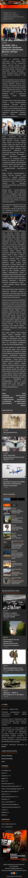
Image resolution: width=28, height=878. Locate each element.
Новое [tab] (7, 505)
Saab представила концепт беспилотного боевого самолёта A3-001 (17, 582)
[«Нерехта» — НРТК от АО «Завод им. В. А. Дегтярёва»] (7, 535)
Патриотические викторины (9, 804)
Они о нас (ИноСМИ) (7, 802)
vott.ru (3, 761)
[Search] (26, 6)
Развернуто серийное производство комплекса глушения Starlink (17, 511)
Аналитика (14, 551)
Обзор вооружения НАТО (16, 570)
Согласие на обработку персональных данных (14, 870)
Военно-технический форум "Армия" (11, 788)
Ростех (4, 389)
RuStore (3, 746)
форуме (22, 728)
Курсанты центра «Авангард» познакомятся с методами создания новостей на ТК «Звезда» (20, 399)
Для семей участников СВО (17, 542)
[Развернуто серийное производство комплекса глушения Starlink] (7, 510)
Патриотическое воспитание (9, 807)
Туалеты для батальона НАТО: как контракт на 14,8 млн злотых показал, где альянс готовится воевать (17, 555)
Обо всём (4, 42)
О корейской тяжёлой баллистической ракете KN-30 (16, 565)
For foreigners (5, 770)
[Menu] (5, 6)
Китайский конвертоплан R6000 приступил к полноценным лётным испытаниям (14, 483)
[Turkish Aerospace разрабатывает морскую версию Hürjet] (7, 572)
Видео (3, 781)
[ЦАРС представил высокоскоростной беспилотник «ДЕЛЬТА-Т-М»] (14, 444)
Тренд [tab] (14, 505)
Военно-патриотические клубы (10, 786)
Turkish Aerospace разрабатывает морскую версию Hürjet (17, 574)
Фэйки (3, 815)
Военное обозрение (6, 755)
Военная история (6, 783)
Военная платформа (7, 758)
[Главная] (2, 6)
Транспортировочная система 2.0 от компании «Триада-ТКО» (17, 528)
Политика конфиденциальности (13, 868)
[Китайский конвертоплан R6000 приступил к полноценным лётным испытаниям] (14, 470)
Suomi (3, 773)
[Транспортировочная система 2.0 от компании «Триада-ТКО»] (7, 527)
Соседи (3, 809)
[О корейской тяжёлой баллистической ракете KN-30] (7, 563)
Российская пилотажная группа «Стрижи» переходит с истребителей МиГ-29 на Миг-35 (8, 398)
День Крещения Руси (10, 432)
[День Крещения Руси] (14, 421)
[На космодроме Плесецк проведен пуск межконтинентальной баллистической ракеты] (7, 519)
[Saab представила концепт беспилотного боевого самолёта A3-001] (7, 580)
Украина (13, 561)
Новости (13, 508)
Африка (3, 778)
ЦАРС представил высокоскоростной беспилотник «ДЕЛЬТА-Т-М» (13, 457)
